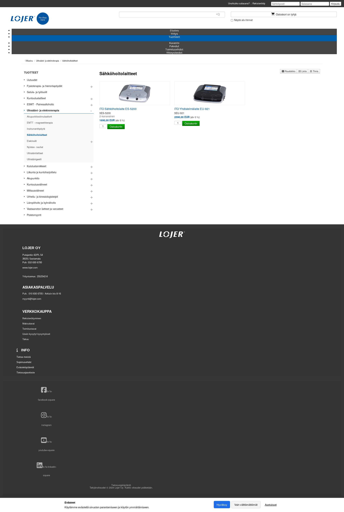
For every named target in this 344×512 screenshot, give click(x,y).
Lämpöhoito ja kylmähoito (41, 202)
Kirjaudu (335, 3)
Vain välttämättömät (245, 504)
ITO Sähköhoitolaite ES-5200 (118, 109)
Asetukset (271, 504)
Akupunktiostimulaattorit (39, 116)
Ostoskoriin (116, 126)
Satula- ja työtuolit (37, 92)
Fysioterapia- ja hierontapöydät (44, 86)
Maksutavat (28, 323)
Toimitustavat (29, 328)
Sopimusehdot (23, 362)
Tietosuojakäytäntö (121, 485)
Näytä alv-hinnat (243, 20)
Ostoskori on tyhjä (285, 14)
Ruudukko (289, 71)
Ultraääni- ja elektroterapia (43, 110)
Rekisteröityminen (31, 318)
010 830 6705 (35, 293)
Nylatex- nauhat (35, 147)
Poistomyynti (34, 215)
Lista (304, 71)
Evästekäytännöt (25, 367)
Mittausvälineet (35, 190)
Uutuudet (32, 80)
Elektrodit (32, 141)
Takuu (25, 339)
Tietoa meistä (23, 357)
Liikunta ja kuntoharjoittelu (41, 172)
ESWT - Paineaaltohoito (40, 104)
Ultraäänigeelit (34, 159)
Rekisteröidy (258, 3)
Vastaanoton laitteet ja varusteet (45, 209)
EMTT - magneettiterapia (40, 122)
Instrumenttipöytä (36, 128)
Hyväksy (222, 504)
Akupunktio (33, 178)
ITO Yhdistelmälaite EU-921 (192, 109)
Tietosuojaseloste (25, 372)
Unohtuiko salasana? (239, 3)
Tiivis (315, 71)
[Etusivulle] (29, 18)
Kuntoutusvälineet (37, 184)
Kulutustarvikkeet (36, 166)
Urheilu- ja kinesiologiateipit (42, 196)
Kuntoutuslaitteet (36, 98)
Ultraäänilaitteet (35, 153)
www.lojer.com (30, 267)
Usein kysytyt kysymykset (36, 334)
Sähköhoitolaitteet (37, 134)
